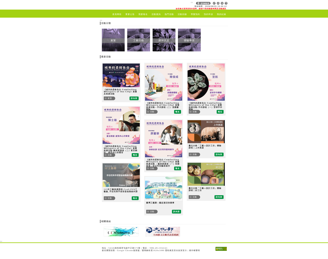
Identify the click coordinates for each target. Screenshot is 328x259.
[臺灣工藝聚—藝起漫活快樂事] (163, 188)
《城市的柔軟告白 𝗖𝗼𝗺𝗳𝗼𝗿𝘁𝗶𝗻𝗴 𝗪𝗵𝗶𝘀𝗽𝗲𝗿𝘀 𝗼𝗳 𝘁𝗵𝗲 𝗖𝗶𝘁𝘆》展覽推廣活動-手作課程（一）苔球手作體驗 (205, 106)
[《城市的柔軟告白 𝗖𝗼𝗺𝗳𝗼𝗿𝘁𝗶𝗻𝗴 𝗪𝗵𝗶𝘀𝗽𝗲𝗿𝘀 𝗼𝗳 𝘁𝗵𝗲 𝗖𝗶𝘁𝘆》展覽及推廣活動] (121, 75)
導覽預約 (195, 14)
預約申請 (208, 14)
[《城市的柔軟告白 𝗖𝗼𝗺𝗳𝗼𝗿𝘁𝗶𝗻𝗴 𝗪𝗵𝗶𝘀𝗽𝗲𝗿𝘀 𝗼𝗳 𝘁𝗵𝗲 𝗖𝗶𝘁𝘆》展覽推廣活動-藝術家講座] (121, 125)
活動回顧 (182, 14)
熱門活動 (169, 14)
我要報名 (143, 14)
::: (192, 2)
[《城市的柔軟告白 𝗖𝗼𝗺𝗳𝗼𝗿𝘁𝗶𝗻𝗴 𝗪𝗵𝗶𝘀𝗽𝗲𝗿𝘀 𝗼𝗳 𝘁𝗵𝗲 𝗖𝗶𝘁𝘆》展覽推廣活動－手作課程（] (163, 82)
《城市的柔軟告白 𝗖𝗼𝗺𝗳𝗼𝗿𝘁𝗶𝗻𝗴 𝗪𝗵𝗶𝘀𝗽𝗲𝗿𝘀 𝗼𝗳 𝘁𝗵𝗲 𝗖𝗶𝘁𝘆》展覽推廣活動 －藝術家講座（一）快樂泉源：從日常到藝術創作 (163, 163)
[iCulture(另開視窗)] (121, 231)
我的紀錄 (221, 14)
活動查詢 (156, 14)
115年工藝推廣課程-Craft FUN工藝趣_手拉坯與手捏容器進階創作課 (121, 190)
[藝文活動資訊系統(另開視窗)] (162, 231)
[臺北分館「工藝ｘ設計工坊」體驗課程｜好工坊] (206, 174)
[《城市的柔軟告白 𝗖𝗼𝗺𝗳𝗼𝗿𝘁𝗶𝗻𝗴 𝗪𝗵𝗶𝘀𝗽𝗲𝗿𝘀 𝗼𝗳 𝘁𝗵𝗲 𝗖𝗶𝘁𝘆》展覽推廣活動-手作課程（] (206, 82)
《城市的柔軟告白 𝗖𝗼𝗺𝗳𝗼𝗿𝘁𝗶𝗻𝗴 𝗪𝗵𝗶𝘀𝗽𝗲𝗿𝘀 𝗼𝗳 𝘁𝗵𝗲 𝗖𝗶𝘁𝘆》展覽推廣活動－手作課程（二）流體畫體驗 (163, 106)
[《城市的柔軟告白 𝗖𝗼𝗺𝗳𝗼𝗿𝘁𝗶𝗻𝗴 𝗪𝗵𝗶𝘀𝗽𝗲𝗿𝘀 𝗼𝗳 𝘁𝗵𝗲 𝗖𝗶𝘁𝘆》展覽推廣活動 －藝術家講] (163, 138)
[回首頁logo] (114, 4)
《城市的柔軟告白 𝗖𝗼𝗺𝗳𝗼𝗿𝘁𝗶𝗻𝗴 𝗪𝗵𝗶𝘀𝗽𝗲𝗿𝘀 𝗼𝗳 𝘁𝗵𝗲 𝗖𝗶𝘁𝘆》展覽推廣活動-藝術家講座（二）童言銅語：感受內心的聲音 (120, 149)
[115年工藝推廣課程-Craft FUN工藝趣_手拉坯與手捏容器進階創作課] (121, 175)
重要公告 (130, 14)
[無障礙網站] (222, 251)
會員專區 (117, 14)
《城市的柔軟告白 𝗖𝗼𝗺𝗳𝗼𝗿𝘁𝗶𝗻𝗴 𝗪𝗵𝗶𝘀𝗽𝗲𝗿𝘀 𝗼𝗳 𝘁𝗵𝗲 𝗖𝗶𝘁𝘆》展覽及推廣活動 (120, 92)
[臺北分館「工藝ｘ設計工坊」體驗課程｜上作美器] (206, 131)
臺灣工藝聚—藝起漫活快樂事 (160, 203)
